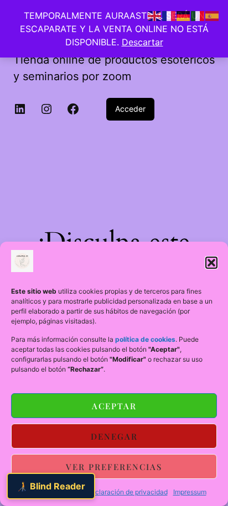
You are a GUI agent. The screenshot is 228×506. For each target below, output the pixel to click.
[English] (155, 14)
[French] (169, 14)
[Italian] (198, 14)
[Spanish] (212, 14)
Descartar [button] (142, 42)
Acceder (130, 108)
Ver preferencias (114, 466)
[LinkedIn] (20, 109)
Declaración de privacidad (127, 492)
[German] (184, 14)
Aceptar (114, 405)
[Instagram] (46, 109)
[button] (211, 262)
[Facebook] (73, 109)
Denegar (114, 436)
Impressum (189, 492)
